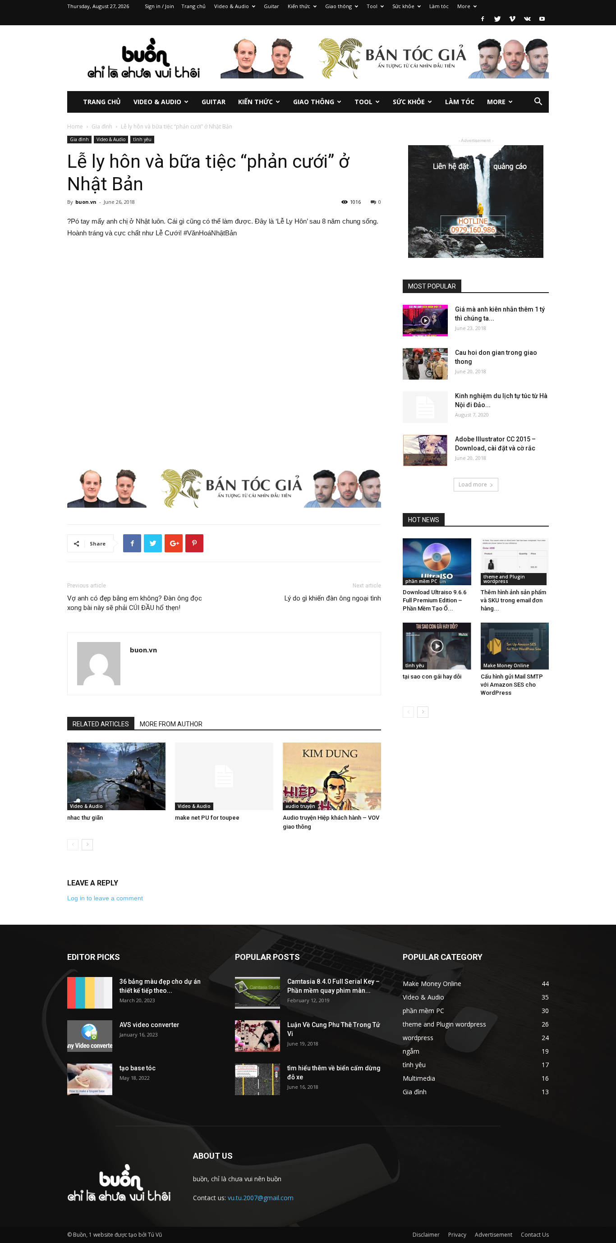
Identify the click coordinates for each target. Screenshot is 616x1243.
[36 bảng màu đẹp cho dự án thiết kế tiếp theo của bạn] (89, 993)
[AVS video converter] (89, 1036)
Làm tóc (439, 6)
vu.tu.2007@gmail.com (261, 1197)
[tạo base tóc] (89, 1079)
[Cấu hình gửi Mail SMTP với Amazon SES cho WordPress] (515, 646)
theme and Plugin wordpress (504, 578)
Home (75, 126)
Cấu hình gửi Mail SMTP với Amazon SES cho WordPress (512, 684)
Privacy (457, 1234)
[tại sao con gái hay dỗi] (437, 646)
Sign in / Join (159, 6)
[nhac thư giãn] (116, 776)
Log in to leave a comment (105, 898)
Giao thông (338, 6)
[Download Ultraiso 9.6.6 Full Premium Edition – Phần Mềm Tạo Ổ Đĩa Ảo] (437, 561)
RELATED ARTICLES (101, 724)
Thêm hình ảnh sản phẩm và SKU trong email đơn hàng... (513, 600)
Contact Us (535, 1234)
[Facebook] (482, 19)
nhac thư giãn (85, 817)
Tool (372, 6)
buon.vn (86, 201)
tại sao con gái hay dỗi (432, 676)
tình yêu (142, 139)
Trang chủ (193, 6)
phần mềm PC (421, 581)
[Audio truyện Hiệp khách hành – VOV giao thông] (332, 776)
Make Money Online (506, 665)
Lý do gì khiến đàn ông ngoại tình (333, 598)
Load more (473, 484)
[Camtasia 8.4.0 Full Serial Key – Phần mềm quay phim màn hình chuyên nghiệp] (257, 993)
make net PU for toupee (207, 817)
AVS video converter (149, 1024)
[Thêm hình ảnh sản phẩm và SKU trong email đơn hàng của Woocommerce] (515, 561)
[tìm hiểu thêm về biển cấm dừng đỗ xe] (257, 1079)
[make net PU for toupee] (224, 776)
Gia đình (102, 126)
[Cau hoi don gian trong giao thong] (425, 364)
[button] (538, 102)
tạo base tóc (138, 1068)
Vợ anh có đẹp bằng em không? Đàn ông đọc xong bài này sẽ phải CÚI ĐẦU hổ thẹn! (134, 603)
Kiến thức (299, 6)
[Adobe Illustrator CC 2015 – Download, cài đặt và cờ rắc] (425, 450)
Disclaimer (426, 1234)
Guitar (271, 6)
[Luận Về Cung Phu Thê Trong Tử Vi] (257, 1036)
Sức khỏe (403, 6)
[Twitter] (497, 19)
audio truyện (300, 806)
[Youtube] (542, 19)
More (463, 6)
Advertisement (493, 1234)
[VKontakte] (527, 19)
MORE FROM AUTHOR (171, 724)
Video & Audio (231, 6)
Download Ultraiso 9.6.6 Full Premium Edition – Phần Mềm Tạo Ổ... (434, 600)
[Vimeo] (512, 19)
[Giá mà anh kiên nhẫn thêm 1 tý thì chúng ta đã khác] (425, 320)
